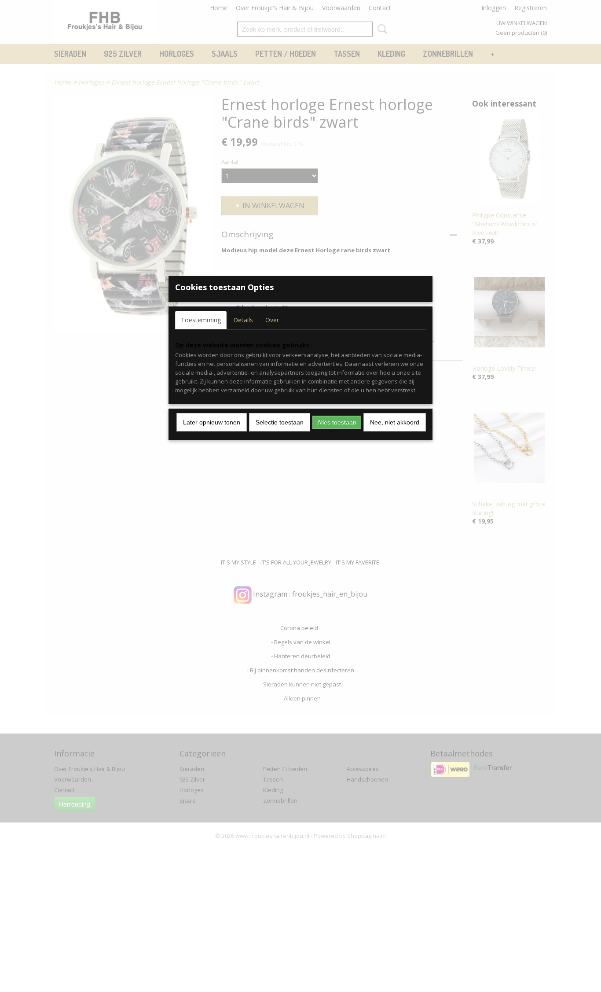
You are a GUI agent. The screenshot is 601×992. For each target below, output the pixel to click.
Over (272, 320)
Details (243, 320)
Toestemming (201, 320)
